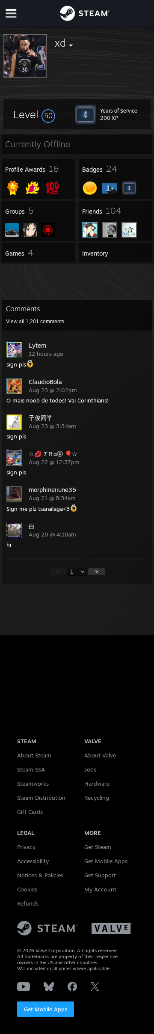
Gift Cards (30, 811)
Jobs (90, 769)
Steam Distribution (41, 797)
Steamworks (33, 783)
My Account (100, 889)
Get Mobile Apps (45, 1009)
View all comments (35, 322)
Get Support (100, 875)
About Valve (100, 755)
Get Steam (97, 846)
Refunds (27, 903)
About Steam (34, 755)
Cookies (27, 889)
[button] (34, 114)
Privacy (26, 846)
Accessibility (33, 861)
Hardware (97, 783)
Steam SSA (31, 769)
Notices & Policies (40, 875)
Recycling (96, 797)
